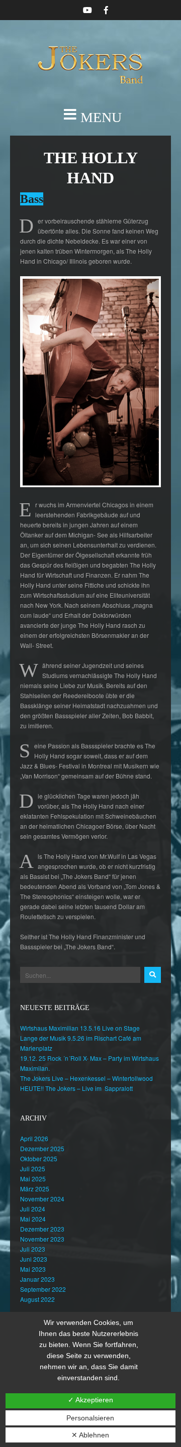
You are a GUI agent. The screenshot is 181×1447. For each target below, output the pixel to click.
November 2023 (42, 1239)
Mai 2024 (33, 1218)
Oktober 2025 (38, 1158)
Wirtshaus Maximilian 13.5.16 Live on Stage (80, 1028)
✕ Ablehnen (90, 1435)
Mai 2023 (33, 1269)
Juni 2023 (33, 1259)
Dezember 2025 (42, 1148)
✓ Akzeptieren (90, 1400)
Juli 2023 (32, 1249)
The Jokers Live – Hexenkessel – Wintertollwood (86, 1078)
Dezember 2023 (42, 1229)
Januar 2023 (37, 1279)
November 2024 (42, 1198)
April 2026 (34, 1138)
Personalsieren (90, 1418)
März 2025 (34, 1188)
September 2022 (43, 1289)
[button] (90, 117)
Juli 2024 (32, 1208)
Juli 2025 (32, 1168)
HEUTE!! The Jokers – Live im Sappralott (76, 1088)
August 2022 (37, 1299)
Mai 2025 (33, 1178)
